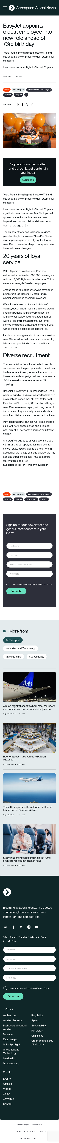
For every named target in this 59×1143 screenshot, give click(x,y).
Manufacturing (11, 1063)
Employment (31, 499)
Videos (7, 1088)
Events (7, 1078)
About (6, 1094)
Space (35, 1020)
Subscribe (28, 180)
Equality (44, 499)
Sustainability (38, 1025)
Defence (8, 1034)
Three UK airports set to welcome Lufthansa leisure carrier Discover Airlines (27, 809)
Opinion (7, 1083)
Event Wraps (10, 1039)
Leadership (9, 1058)
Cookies (17, 1131)
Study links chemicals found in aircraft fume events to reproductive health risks (27, 859)
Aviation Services (12, 1020)
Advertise (8, 1099)
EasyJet (18, 94)
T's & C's (42, 1131)
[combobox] (29, 574)
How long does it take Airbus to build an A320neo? (24, 758)
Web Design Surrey (28, 1138)
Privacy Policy (46, 584)
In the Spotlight (11, 1044)
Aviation (7, 94)
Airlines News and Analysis (39, 89)
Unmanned (37, 1035)
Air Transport (18, 89)
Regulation (37, 1015)
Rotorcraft (37, 1030)
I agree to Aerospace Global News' (32, 584)
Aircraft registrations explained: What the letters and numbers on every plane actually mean (29, 707)
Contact (7, 1104)
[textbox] (26, 574)
